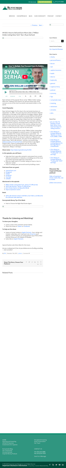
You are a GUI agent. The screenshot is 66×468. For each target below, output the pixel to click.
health (52, 73)
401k (51, 113)
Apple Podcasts (26, 232)
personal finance (55, 60)
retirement (53, 106)
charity (52, 57)
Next (40, 25)
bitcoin (52, 63)
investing (53, 103)
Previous (34, 25)
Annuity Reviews (7, 452)
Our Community (7, 450)
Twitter (8, 174)
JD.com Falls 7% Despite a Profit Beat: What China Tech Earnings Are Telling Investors (55, 125)
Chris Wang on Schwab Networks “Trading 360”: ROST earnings (56, 160)
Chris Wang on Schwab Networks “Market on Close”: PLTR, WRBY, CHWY (56, 134)
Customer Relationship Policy (41, 465)
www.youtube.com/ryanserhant (12, 142)
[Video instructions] (55, 183)
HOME (4, 440)
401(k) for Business (8, 443)
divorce (52, 77)
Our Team (37, 443)
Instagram (9, 172)
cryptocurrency (55, 87)
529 (51, 67)
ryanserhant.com (11, 170)
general (52, 83)
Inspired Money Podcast (9, 454)
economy (53, 93)
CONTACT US (38, 449)
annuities (53, 110)
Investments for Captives (9, 445)
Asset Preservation (40, 441)
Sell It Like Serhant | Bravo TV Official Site (18, 186)
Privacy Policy (31, 465)
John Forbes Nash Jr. (12, 188)
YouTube (8, 177)
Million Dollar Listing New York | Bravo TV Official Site (22, 185)
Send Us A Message (40, 456)
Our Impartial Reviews (56, 49)
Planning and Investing (9, 441)
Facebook (8, 175)
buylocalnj (53, 80)
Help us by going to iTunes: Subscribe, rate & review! (56, 177)
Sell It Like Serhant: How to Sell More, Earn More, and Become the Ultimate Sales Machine (24, 196)
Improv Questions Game (13, 189)
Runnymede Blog (7, 449)
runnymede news (55, 100)
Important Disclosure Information (14, 465)
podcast (20, 253)
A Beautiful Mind (23, 188)
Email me (33, 234)
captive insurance (55, 70)
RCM (5, 253)
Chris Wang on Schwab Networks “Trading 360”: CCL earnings (55, 152)
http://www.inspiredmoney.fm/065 (21, 150)
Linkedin (8, 179)
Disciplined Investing (40, 440)
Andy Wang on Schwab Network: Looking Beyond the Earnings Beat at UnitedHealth (56, 143)
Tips (51, 96)
